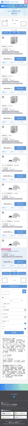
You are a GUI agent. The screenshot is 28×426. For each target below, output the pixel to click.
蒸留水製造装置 (19, 340)
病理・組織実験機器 (9, 369)
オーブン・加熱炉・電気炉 (10, 348)
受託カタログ (7, 387)
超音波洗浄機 (18, 346)
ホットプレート (16, 343)
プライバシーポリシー (9, 421)
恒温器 (8, 347)
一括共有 (14, 32)
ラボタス (21, 387)
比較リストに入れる (22, 32)
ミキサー (7, 345)
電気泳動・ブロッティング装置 (16, 366)
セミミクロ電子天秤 (10, 342)
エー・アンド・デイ (7, 356)
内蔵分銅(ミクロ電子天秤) (8, 360)
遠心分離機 (7, 375)
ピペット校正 (17, 360)
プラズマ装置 (20, 350)
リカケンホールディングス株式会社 (9, 403)
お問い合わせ (20, 59)
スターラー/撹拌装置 (10, 346)
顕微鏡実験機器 (13, 368)
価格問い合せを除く (7, 303)
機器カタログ (9, 6)
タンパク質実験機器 (11, 373)
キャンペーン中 (6, 294)
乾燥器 (12, 347)
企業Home (7, 384)
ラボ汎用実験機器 (8, 376)
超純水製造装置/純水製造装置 (9, 340)
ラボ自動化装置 (8, 374)
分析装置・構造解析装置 (12, 371)
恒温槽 (20, 342)
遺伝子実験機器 (6, 366)
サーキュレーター (13, 351)
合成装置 (20, 371)
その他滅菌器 (12, 341)
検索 (24, 291)
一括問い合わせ (6, 32)
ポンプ (16, 347)
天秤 (16, 342)
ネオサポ (7, 389)
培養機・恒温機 (18, 369)
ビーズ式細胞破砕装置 (11, 350)
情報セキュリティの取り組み (13, 422)
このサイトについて (18, 421)
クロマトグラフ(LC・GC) (15, 370)
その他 (6, 352)
